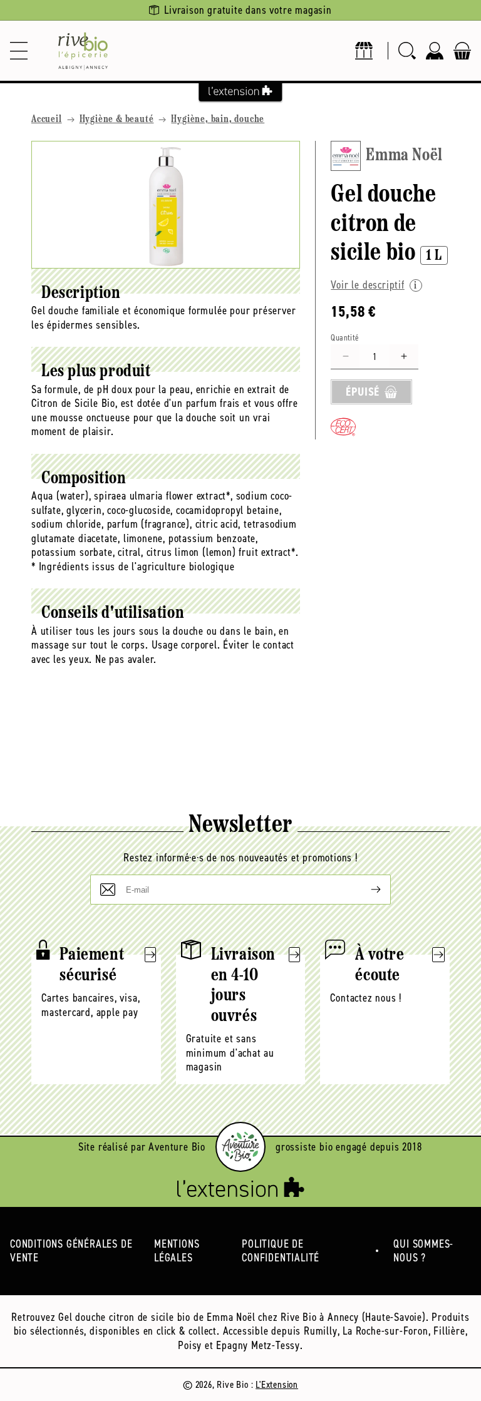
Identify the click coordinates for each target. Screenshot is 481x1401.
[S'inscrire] (366, 889)
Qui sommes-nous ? (423, 1251)
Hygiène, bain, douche (217, 120)
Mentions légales (176, 1251)
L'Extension (277, 1384)
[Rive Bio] (83, 51)
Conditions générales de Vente (71, 1251)
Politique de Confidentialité (280, 1251)
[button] (19, 51)
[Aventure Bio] (240, 1147)
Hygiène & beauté (117, 120)
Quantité (345, 338)
